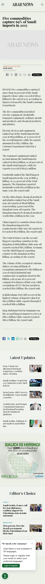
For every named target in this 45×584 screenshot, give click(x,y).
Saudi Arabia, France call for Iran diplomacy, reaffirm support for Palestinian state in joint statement (15, 510)
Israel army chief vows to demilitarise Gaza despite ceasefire (15, 395)
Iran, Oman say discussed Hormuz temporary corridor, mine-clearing (12, 370)
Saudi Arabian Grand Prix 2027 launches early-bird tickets (15, 383)
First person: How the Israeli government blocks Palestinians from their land (15, 529)
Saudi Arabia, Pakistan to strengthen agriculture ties (15, 423)
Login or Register (11, 566)
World (5, 502)
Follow (38, 75)
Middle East (7, 523)
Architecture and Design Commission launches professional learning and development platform (15, 409)
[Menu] (3, 4)
